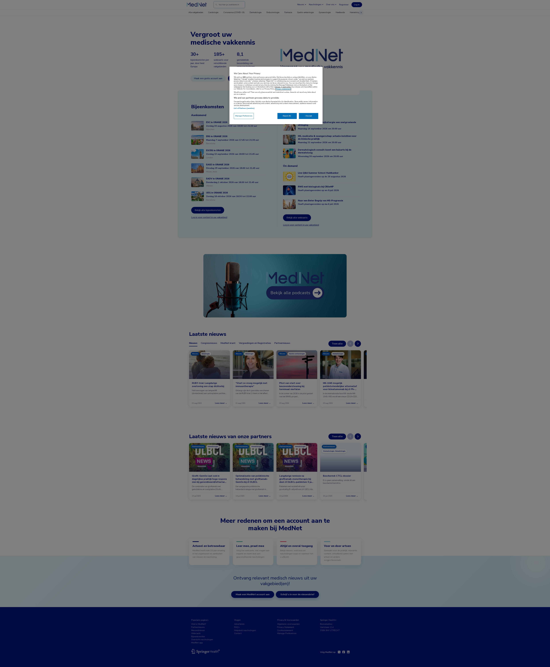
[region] (276, 95)
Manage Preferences (243, 116)
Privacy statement (283, 89)
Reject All (287, 116)
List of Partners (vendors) (244, 108)
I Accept (308, 116)
